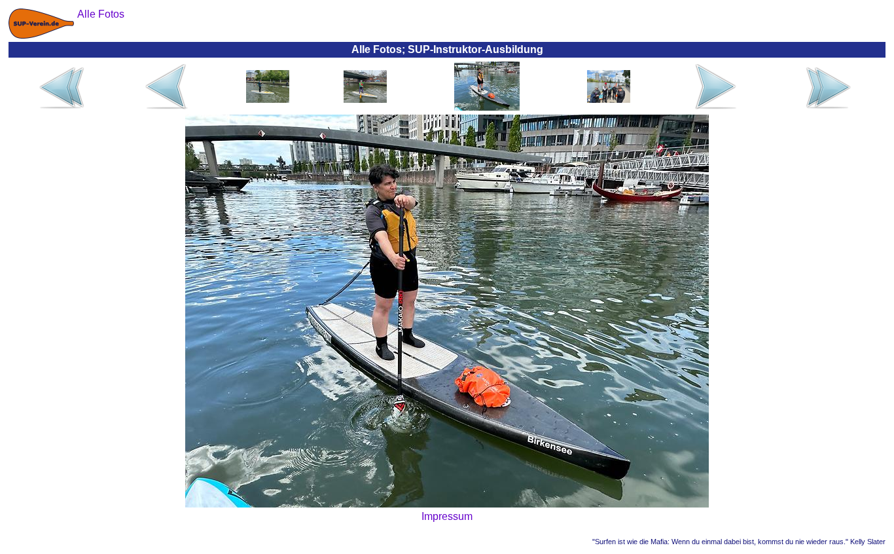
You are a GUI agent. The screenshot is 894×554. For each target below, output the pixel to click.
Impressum (447, 516)
